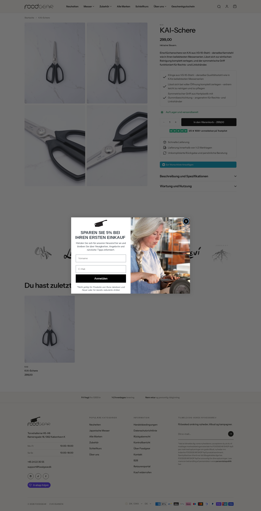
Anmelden (100, 278)
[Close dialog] (186, 221)
